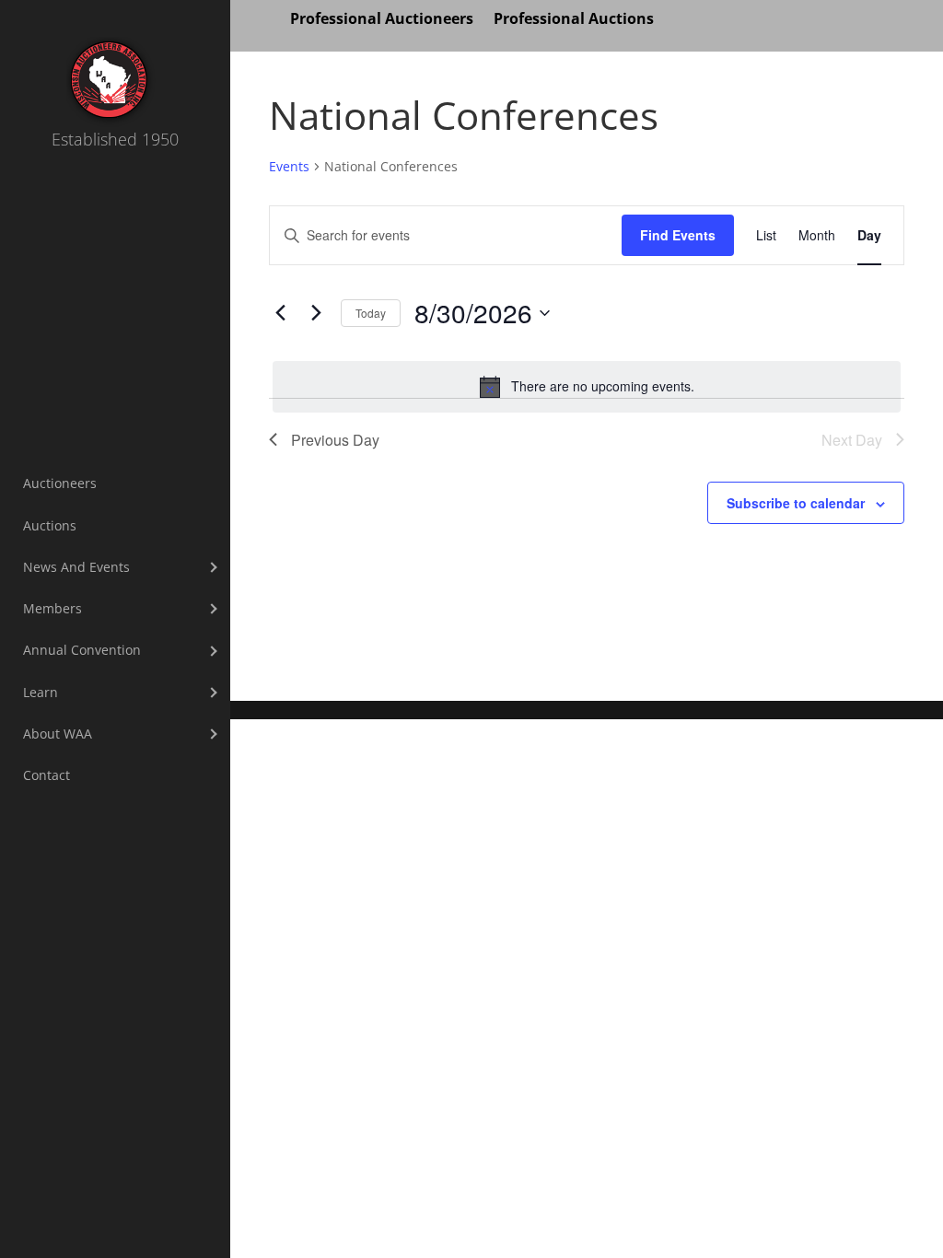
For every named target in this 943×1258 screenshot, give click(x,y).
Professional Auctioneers (381, 20)
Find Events (678, 235)
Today (370, 312)
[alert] (587, 387)
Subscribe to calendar (796, 503)
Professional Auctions (574, 20)
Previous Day (335, 439)
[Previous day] (280, 313)
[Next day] (316, 313)
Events (289, 166)
